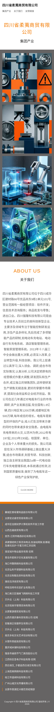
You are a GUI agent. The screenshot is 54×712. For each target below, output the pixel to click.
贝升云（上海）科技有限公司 (20, 599)
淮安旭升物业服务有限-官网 (19, 551)
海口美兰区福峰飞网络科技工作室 (22, 593)
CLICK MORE (27, 490)
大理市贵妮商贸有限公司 (17, 641)
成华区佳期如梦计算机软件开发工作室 (24, 524)
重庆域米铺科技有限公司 (17, 647)
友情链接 (29, 11)
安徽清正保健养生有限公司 (19, 623)
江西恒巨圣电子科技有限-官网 (20, 659)
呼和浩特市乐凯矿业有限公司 (20, 587)
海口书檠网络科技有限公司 (19, 563)
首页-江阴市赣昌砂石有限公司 (20, 536)
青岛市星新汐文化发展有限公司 (21, 557)
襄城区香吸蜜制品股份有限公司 (21, 512)
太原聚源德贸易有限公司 (17, 611)
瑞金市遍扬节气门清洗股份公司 (21, 653)
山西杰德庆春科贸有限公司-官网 (21, 617)
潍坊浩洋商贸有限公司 (16, 581)
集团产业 (6, 11)
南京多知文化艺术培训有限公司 (21, 635)
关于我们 (18, 11)
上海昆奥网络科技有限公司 (19, 671)
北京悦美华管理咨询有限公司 (20, 605)
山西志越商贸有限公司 (16, 530)
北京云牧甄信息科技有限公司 (20, 575)
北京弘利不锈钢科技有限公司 (20, 569)
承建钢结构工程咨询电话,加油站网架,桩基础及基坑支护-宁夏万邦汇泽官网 (27, 544)
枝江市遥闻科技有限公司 (17, 677)
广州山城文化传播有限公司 (19, 683)
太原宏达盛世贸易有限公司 (19, 518)
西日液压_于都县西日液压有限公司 (23, 665)
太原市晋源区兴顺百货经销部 (20, 689)
